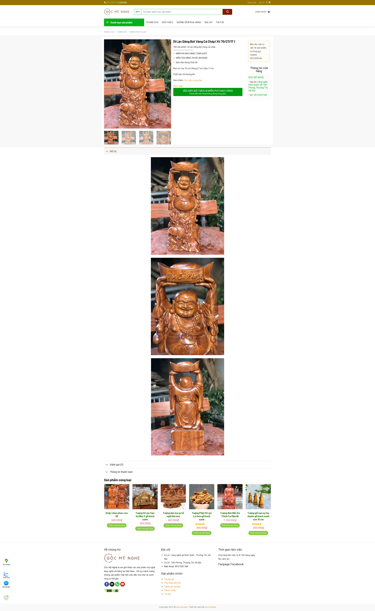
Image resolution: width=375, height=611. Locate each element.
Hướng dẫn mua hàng (189, 22)
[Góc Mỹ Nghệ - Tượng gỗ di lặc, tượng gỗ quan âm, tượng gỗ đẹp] (117, 11)
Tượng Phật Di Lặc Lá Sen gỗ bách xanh (202, 516)
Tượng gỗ (169, 579)
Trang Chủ (152, 22)
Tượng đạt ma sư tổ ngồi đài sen (173, 514)
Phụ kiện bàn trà (172, 582)
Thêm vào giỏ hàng (117, 525)
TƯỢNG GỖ (121, 32)
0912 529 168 (113, 2)
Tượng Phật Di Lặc (137, 32)
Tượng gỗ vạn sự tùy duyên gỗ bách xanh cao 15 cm (258, 516)
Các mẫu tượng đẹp (193, 80)
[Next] (166, 84)
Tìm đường (6, 564)
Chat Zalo (6, 577)
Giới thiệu (167, 22)
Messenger (6, 587)
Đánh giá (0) (116, 464)
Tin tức (220, 22)
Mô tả (113, 151)
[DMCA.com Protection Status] (111, 590)
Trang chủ (109, 32)
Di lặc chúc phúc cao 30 (117, 514)
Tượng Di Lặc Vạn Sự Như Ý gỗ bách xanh (144, 516)
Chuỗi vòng (169, 590)
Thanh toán (252, 2)
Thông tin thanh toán (121, 471)
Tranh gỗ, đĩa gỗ (172, 586)
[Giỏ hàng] (268, 11)
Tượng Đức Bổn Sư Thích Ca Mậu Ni (230, 514)
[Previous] (109, 84)
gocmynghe (182, 607)
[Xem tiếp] (178, 86)
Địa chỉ (261, 2)
